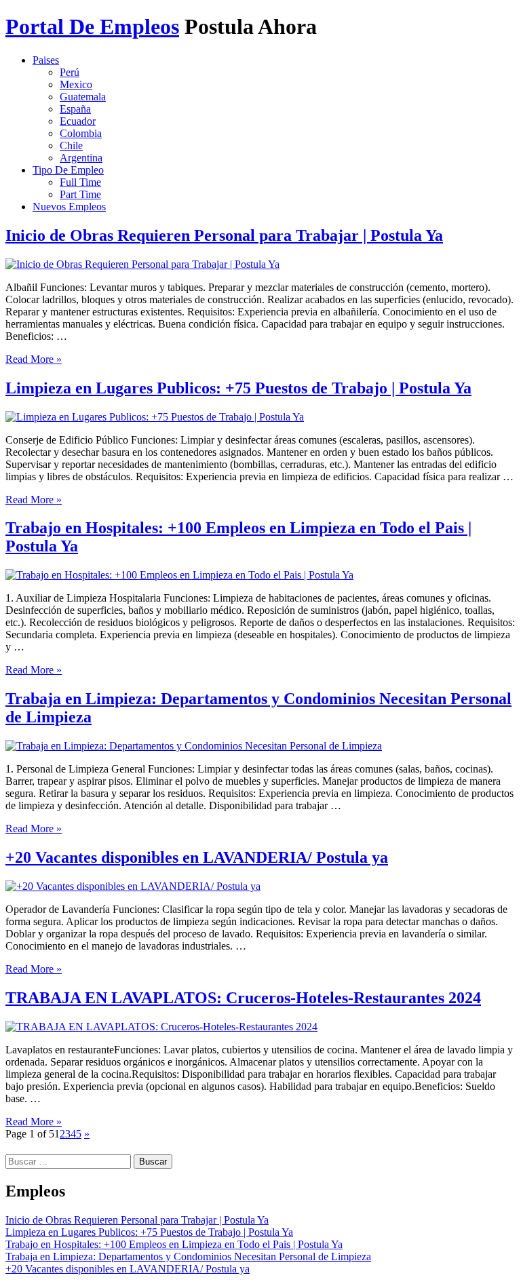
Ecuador (78, 121)
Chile (71, 145)
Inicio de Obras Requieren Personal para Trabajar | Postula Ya (224, 235)
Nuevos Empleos (69, 206)
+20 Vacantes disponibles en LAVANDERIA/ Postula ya (196, 857)
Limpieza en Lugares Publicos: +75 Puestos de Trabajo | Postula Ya (238, 388)
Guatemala (83, 96)
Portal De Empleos (92, 26)
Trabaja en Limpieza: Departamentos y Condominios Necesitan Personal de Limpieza (188, 1256)
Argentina (81, 157)
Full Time (80, 182)
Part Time (80, 194)
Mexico (76, 84)
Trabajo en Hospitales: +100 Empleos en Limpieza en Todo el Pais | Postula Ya (174, 1244)
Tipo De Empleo (68, 170)
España (75, 109)
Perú (69, 72)
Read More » (33, 359)
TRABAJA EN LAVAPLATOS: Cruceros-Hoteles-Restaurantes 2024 (243, 998)
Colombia (81, 133)
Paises (46, 60)
